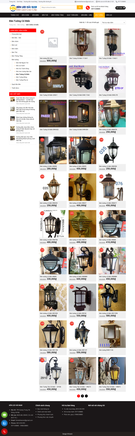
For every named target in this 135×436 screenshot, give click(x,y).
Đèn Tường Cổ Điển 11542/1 (108, 58)
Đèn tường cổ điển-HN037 (78, 203)
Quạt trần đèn (72, 15)
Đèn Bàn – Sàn (86, 15)
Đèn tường (99, 15)
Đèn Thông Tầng (57, 15)
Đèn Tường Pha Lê (22, 80)
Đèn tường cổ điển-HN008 (48, 166)
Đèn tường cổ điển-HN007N (108, 129)
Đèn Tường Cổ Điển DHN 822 (49, 129)
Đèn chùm (25, 15)
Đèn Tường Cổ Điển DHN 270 (108, 95)
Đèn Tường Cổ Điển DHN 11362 (80, 95)
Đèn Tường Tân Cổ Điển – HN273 (80, 387)
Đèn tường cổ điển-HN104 (78, 313)
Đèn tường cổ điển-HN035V (49, 203)
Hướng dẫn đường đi (45, 1)
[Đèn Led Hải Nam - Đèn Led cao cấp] (23, 8)
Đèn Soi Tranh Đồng (22, 68)
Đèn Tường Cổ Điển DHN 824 (79, 129)
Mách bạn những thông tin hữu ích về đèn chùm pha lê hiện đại (25, 119)
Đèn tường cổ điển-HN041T (108, 203)
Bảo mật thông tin (43, 409)
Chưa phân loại (16, 34)
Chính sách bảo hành (44, 412)
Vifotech (69, 434)
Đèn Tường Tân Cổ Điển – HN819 (109, 387)
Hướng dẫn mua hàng (30, 1)
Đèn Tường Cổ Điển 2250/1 (48, 95)
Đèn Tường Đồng (21, 77)
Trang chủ (12, 1)
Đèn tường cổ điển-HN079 (78, 240)
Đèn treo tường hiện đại (23, 71)
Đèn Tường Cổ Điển (22, 74)
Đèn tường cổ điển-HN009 (78, 166)
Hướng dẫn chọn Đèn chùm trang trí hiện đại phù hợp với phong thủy (25, 129)
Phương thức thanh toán (45, 414)
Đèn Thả (45, 15)
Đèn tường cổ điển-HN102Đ (49, 313)
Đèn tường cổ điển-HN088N (78, 276)
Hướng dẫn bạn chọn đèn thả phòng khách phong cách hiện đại (25, 138)
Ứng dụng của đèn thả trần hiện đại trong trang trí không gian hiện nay (25, 109)
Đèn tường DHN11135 (106, 350)
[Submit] (80, 7)
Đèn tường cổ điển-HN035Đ (108, 166)
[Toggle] (34, 38)
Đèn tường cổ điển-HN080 (107, 240)
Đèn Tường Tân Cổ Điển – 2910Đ (50, 387)
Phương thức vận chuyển (45, 417)
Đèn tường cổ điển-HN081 (48, 276)
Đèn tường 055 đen (46, 58)
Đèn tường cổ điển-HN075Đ (49, 240)
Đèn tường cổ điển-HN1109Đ (108, 313)
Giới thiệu (19, 1)
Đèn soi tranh (20, 66)
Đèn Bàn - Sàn (16, 38)
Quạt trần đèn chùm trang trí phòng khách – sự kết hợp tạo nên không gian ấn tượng (25, 99)
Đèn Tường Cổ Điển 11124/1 (79, 58)
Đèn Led (109, 15)
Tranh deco (15, 88)
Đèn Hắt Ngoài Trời (22, 63)
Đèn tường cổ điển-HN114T (78, 350)
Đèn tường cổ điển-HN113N (49, 350)
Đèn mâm (35, 15)
